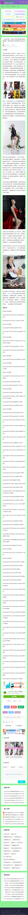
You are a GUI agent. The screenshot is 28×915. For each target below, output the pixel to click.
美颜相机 (6, 848)
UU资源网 (12, 914)
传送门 (2, 911)
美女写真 (20, 842)
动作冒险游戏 (7, 862)
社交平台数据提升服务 (20, 11)
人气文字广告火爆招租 (8, 17)
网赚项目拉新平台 (20, 17)
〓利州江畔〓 (8, 11)
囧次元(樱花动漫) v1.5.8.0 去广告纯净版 (14, 812)
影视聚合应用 (7, 851)
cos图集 (23, 169)
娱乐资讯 (8, 6)
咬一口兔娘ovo (7, 856)
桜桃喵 (13, 842)
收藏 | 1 (9, 700)
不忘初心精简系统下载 (16, 848)
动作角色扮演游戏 (17, 862)
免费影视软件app (8, 836)
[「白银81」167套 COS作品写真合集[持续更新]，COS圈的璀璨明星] (14, 748)
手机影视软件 (18, 836)
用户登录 (6, 911)
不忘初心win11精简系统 (9, 859)
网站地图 (22, 914)
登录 (14, 774)
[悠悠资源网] (7, 2)
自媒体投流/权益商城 (20, 14)
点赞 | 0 (14, 700)
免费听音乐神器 (16, 867)
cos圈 (13, 853)
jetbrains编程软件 (8, 865)
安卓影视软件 (7, 839)
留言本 (10, 911)
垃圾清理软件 (16, 839)
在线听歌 (18, 911)
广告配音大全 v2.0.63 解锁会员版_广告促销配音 (15, 889)
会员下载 (14, 696)
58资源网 (8, 14)
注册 (10, 774)
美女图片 (13, 6)
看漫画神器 (7, 867)
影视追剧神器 (16, 851)
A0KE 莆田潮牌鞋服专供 (8, 19)
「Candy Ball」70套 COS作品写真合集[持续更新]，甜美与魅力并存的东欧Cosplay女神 (15, 691)
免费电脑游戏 (18, 865)
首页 (3, 6)
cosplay (14, 101)
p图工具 (13, 834)
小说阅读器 (7, 845)
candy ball (9, 293)
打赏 (20, 700)
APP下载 (14, 911)
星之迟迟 (6, 842)
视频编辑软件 (15, 845)
